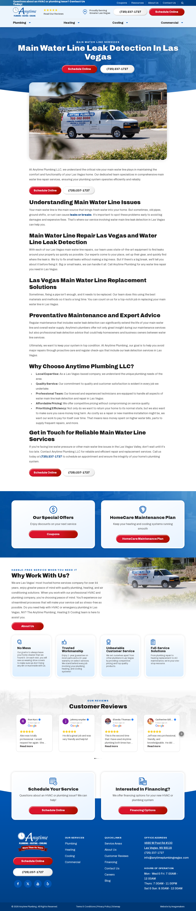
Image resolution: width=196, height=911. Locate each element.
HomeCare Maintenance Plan (142, 538)
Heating (69, 22)
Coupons (122, 3)
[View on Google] (23, 721)
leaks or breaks (81, 214)
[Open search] (182, 3)
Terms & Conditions (86, 906)
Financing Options (143, 810)
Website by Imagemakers (172, 906)
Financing (111, 862)
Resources (137, 3)
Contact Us (169, 3)
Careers (110, 874)
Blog (108, 880)
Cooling (117, 22)
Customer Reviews (116, 856)
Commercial (169, 22)
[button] (14, 733)
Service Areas (113, 843)
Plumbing (19, 22)
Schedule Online (45, 190)
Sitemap (116, 906)
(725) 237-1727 (79, 190)
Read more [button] (26, 746)
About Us (153, 3)
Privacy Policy (104, 906)
